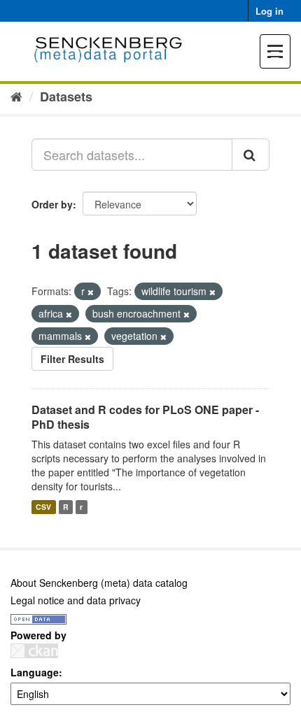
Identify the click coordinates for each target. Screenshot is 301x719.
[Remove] (91, 291)
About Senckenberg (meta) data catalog (99, 583)
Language (34, 672)
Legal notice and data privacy (75, 600)
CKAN (34, 650)
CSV (43, 506)
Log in (269, 10)
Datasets (66, 96)
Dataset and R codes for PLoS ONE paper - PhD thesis (145, 416)
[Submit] (251, 154)
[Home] (16, 96)
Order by (52, 204)
